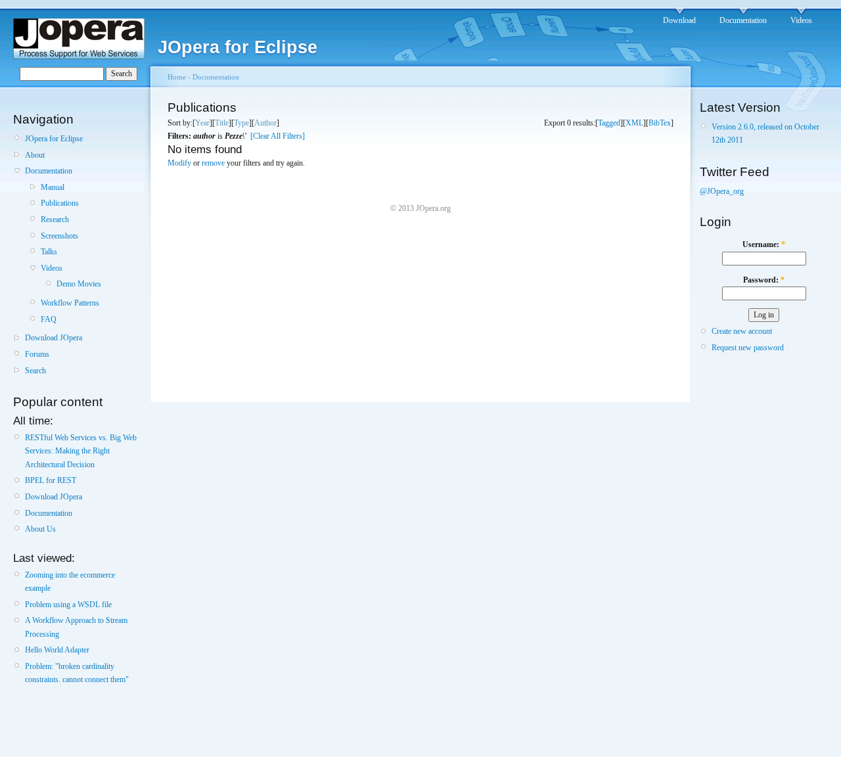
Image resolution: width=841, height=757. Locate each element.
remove (213, 163)
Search (35, 370)
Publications (60, 203)
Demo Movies (79, 283)
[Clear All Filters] (277, 136)
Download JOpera (53, 337)
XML (634, 122)
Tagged (609, 122)
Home (177, 77)
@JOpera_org (722, 191)
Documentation (743, 20)
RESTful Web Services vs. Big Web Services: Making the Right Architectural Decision (81, 451)
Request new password (748, 347)
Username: (763, 244)
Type (241, 122)
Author (265, 122)
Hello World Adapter (57, 649)
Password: (763, 280)
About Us (40, 529)
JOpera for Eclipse (54, 138)
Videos (801, 20)
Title (222, 122)
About (35, 155)
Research (55, 219)
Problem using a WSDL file (68, 604)
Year (202, 122)
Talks (49, 251)
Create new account (742, 331)
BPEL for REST (50, 480)
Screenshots (59, 236)
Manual (52, 187)
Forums (37, 354)
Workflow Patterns (70, 303)
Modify (179, 163)
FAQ (49, 319)
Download (679, 20)
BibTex (659, 122)
